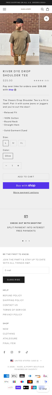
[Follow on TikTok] (26, 352)
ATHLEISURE (10, 338)
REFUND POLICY (12, 295)
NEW (6, 329)
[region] (26, 225)
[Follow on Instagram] (11, 352)
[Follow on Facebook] (4, 352)
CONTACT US (10, 305)
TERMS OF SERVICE (14, 310)
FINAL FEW (9, 343)
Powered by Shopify (26, 369)
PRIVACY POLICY (12, 314)
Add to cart (26, 176)
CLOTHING (9, 333)
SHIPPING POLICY (13, 300)
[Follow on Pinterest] (19, 352)
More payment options (26, 192)
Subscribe (13, 280)
